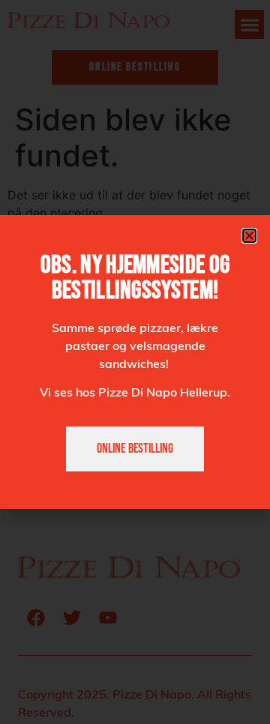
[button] (249, 235)
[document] (135, 362)
